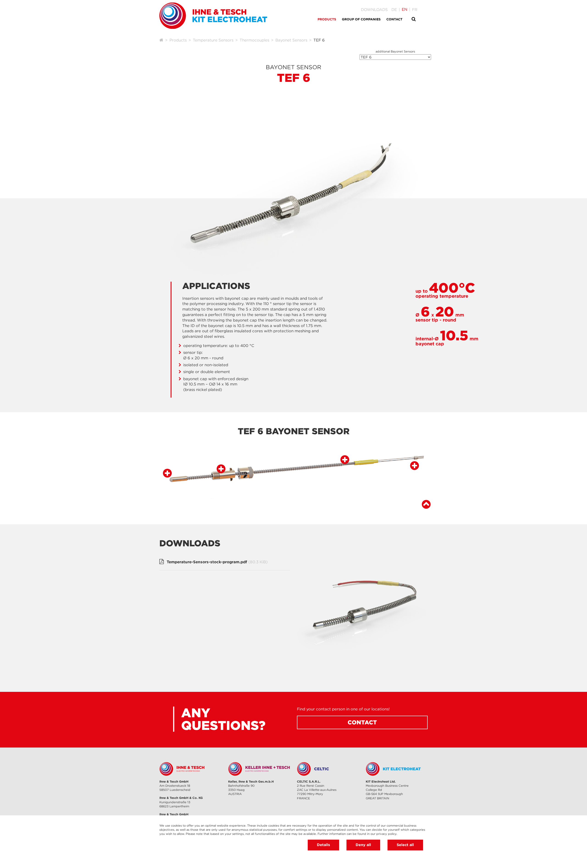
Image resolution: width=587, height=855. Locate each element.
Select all (405, 844)
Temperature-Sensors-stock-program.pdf (217, 561)
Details (323, 844)
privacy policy (386, 834)
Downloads (374, 9)
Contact (362, 722)
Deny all (363, 844)
